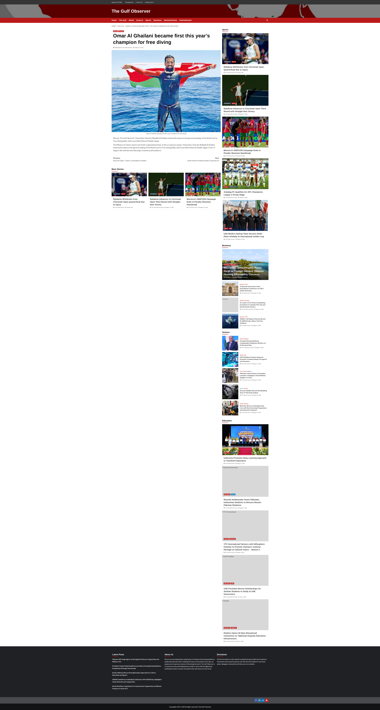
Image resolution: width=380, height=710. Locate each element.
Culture (226, 538)
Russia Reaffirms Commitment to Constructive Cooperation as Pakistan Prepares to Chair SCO (136, 687)
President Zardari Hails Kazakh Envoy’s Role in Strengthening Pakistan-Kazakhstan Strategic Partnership (136, 667)
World (131, 20)
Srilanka (247, 300)
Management (129, 2)
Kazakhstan (117, 193)
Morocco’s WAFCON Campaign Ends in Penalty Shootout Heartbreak (201, 202)
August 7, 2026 (243, 508)
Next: (203, 159)
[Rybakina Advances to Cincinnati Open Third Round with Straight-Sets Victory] (166, 184)
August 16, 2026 (204, 207)
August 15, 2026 (243, 197)
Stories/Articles (170, 20)
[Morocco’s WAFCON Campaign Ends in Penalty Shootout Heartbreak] (203, 184)
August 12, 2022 (139, 47)
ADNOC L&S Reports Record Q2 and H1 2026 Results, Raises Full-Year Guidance (252, 321)
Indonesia (233, 452)
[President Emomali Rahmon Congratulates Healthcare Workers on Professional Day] (230, 343)
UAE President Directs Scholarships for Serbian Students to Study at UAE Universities (242, 591)
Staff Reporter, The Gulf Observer (123, 47)
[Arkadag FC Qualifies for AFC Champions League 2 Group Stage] (245, 173)
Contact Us (139, 2)
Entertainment (185, 20)
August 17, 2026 (170, 207)
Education (227, 452)
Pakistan (249, 371)
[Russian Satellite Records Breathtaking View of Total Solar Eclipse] (230, 391)
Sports (148, 20)
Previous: (129, 159)
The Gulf (122, 20)
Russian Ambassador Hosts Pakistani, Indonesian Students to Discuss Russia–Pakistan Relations (243, 502)
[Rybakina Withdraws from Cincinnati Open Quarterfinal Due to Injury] (129, 184)
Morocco (189, 193)
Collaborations (149, 2)
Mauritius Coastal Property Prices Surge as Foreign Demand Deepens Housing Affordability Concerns (244, 271)
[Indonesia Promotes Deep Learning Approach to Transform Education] (245, 439)
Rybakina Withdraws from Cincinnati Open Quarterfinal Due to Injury (129, 202)
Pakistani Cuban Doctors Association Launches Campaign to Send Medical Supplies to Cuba (253, 375)
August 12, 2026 (260, 309)
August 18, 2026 (260, 347)
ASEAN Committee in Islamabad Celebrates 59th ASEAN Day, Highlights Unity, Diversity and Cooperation (137, 681)
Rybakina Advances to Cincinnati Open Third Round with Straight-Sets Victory (165, 202)
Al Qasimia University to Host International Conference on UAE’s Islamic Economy (252, 288)
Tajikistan (246, 338)
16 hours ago (129, 207)
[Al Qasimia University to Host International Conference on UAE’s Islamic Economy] (230, 288)
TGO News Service (119, 207)
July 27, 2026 (240, 641)
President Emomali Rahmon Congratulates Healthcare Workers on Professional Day (253, 343)
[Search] (267, 20)
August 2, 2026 (240, 552)
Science (139, 20)
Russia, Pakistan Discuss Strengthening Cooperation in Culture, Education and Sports (134, 674)
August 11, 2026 (257, 325)
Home (114, 20)
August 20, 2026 (243, 277)
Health (241, 338)
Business (158, 20)
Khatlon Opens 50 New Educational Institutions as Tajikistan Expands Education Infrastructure (245, 636)
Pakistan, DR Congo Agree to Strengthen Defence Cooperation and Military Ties (135, 660)
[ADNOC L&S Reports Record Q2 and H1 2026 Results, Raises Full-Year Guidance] (230, 321)
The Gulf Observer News (158, 207)
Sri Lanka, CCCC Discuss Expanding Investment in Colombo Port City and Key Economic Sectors (252, 305)
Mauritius (233, 264)
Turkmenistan (233, 186)
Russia (241, 388)
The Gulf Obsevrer (204, 707)
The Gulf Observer (131, 11)
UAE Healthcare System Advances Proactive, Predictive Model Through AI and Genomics (253, 359)
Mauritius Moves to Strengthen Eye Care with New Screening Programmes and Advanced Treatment (253, 408)
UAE (230, 228)
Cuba (241, 371)
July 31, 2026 (243, 597)
